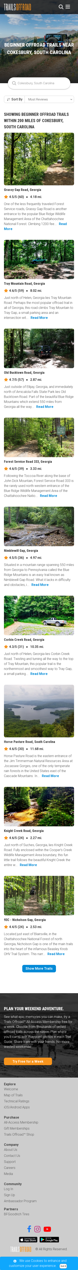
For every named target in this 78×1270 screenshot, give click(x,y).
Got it (63, 1266)
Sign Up (9, 1195)
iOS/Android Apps (17, 1107)
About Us (10, 1150)
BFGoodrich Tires (16, 1214)
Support (10, 1162)
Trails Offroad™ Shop (19, 1134)
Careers (9, 1168)
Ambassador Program (20, 1201)
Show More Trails (39, 968)
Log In (8, 1189)
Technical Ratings (16, 1101)
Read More (39, 318)
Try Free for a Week (27, 1061)
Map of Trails (13, 1095)
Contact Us (12, 1156)
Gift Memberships (17, 1128)
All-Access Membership (21, 1122)
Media (8, 1174)
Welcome (11, 1089)
